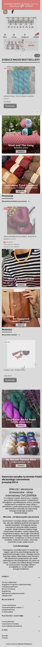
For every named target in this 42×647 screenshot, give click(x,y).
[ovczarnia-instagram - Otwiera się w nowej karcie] (4, 12)
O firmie (5, 638)
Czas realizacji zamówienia (12, 626)
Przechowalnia (7, 612)
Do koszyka (10, 106)
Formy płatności (8, 621)
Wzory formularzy (8, 589)
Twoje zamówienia (9, 605)
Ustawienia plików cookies (12, 607)
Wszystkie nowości (9, 335)
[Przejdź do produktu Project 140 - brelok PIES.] (21, 354)
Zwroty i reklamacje (9, 582)
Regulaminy (6, 591)
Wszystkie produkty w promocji (14, 201)
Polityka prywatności (10, 587)
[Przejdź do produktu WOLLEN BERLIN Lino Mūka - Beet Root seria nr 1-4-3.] (21, 220)
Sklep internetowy (18, 644)
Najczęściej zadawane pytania (13, 593)
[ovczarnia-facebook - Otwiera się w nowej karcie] (11, 12)
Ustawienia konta (8, 610)
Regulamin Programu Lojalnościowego (16, 584)
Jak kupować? (7, 596)
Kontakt (5, 636)
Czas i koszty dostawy (10, 624)
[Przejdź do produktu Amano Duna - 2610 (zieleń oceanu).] (21, 80)
